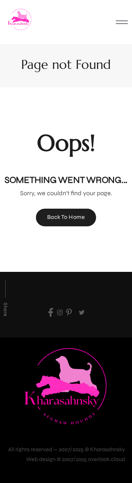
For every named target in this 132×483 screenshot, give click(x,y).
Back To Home (66, 217)
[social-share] (51, 312)
